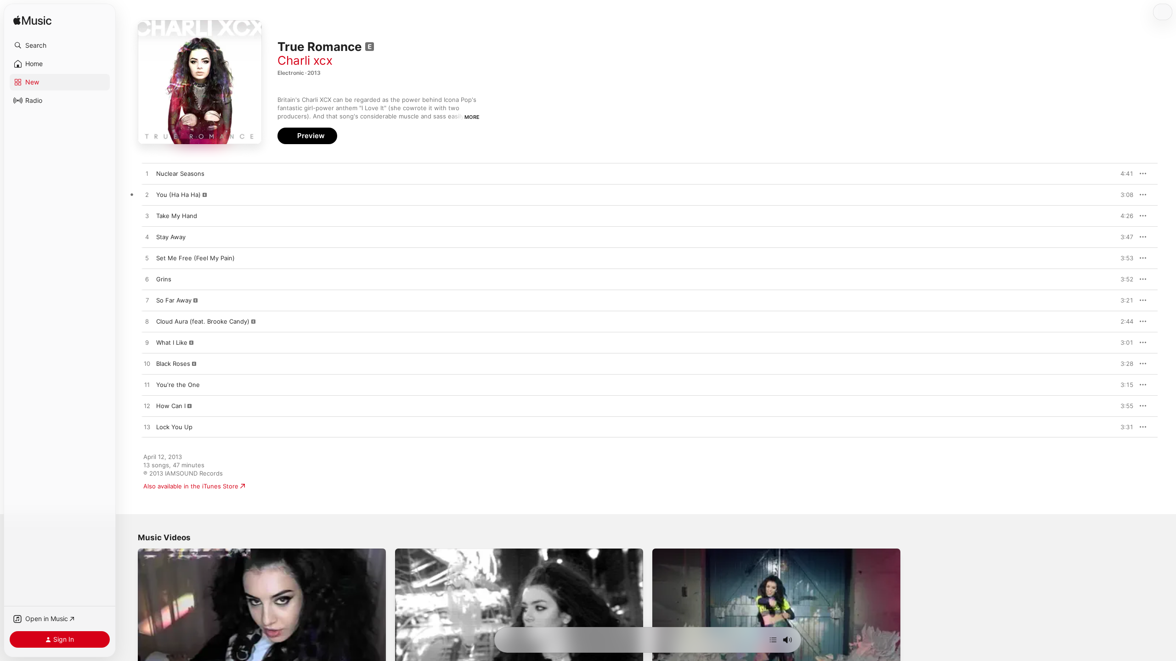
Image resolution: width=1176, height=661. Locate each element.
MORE (472, 117)
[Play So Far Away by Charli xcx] (147, 301)
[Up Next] (773, 639)
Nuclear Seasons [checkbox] (180, 173)
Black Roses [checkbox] (173, 363)
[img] (32, 21)
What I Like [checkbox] (171, 342)
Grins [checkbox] (163, 279)
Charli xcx (305, 60)
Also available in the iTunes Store (190, 486)
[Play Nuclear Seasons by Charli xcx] (147, 174)
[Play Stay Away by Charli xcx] (147, 237)
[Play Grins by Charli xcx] (147, 279)
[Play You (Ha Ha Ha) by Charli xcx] (147, 195)
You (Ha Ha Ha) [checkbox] (178, 194)
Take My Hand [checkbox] (176, 215)
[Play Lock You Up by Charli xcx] (147, 427)
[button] (59, 45)
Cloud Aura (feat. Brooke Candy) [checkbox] (202, 321)
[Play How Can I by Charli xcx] (147, 406)
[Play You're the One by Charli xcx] (147, 385)
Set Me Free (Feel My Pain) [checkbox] (195, 258)
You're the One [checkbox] (178, 384)
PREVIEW (1123, 173)
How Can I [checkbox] (171, 405)
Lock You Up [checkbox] (174, 427)
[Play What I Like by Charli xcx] (147, 343)
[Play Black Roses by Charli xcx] (147, 364)
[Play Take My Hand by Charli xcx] (147, 216)
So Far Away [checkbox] (174, 300)
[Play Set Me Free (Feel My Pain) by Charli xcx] (147, 258)
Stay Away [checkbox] (171, 237)
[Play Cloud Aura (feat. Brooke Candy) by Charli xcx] (147, 322)
